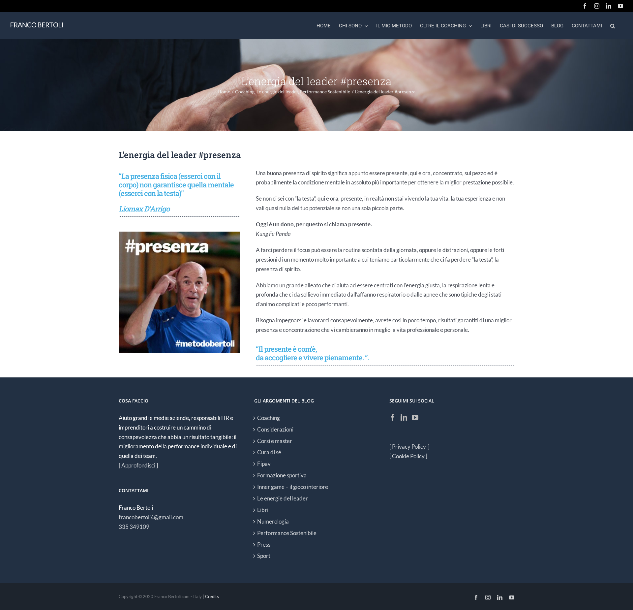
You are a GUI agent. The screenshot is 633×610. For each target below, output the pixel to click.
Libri (262, 509)
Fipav (264, 463)
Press (263, 544)
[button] (612, 25)
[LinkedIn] (404, 417)
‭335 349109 (134, 526)
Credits (212, 596)
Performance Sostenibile (286, 533)
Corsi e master (274, 440)
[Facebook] (392, 417)
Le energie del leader (282, 498)
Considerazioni (275, 429)
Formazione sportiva (282, 475)
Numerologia (273, 521)
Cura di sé (269, 452)
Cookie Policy (408, 456)
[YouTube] (415, 417)
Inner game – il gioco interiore (292, 486)
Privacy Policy (409, 446)
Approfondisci (138, 465)
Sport (263, 555)
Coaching (268, 417)
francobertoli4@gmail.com (151, 517)
